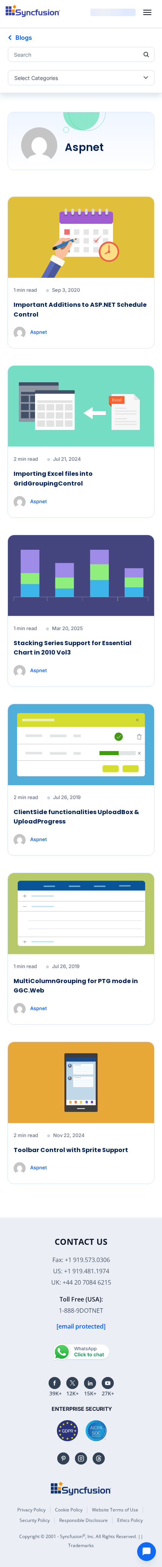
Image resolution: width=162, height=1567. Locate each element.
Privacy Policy (31, 1510)
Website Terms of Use (115, 1510)
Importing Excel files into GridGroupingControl (53, 478)
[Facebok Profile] (55, 1383)
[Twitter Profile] (72, 1383)
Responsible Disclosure (83, 1520)
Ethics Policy (130, 1520)
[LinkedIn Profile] (90, 1383)
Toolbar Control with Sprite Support (71, 1150)
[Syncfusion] (81, 1488)
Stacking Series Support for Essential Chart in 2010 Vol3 (72, 648)
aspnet (38, 332)
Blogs (23, 37)
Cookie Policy (69, 1510)
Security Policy (35, 1520)
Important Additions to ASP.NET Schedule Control (80, 309)
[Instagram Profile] (81, 1458)
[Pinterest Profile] (63, 1458)
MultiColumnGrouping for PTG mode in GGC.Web (76, 986)
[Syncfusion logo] (33, 11)
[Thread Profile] (99, 1458)
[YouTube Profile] (108, 1383)
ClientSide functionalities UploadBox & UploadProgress (76, 817)
